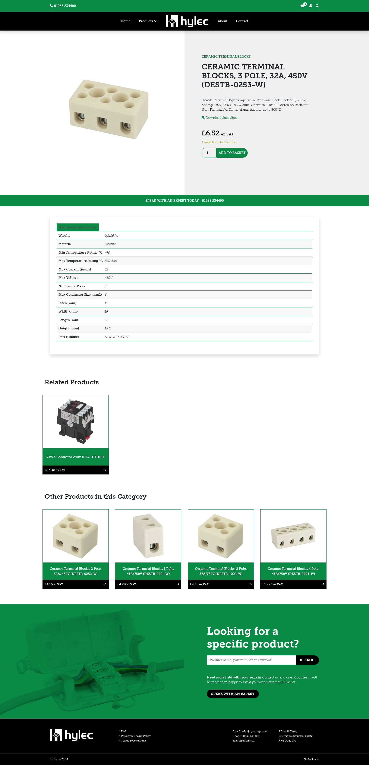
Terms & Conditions (133, 740)
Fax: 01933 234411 (243, 740)
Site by (311, 759)
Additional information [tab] (77, 227)
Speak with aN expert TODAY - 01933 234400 (184, 201)
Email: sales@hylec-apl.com (250, 731)
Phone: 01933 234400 (246, 735)
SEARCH (307, 660)
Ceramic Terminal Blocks (226, 57)
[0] (302, 5)
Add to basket (232, 153)
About (222, 21)
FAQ (123, 731)
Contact (242, 21)
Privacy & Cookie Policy (136, 735)
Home (125, 21)
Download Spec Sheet (222, 118)
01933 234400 (64, 6)
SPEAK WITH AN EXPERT (233, 694)
